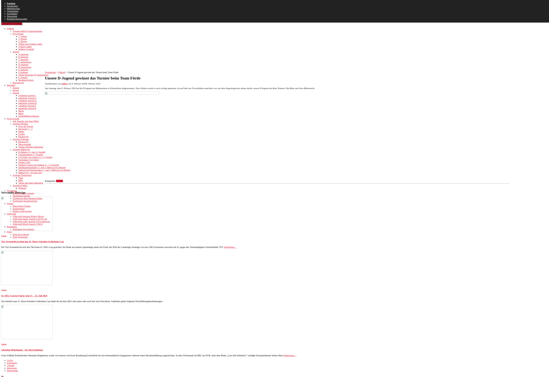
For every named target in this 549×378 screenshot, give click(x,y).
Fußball (10, 28)
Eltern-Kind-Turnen (21, 206)
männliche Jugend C (27, 98)
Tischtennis (12, 191)
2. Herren (22, 41)
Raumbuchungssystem (17, 19)
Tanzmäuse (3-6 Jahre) (28, 160)
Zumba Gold (24, 162)
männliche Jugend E (27, 108)
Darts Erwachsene (21, 234)
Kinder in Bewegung (22, 211)
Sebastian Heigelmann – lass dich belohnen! (22, 350)
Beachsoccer (18, 82)
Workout (22, 188)
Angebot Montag (20, 124)
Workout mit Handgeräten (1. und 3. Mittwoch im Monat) (44, 170)
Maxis (21, 111)
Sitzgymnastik (24, 144)
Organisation (12, 11)
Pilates (21, 131)
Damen (16, 88)
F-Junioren (23, 72)
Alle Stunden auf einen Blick (26, 121)
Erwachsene (18, 34)
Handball (11, 85)
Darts (9, 232)
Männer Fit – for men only (30, 172)
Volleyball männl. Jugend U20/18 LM (30, 219)
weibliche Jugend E (27, 106)
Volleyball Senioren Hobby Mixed (28, 216)
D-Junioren (23, 64)
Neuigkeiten (12, 6)
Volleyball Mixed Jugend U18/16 (28, 224)
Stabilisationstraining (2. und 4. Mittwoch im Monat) (42, 167)
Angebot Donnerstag (22, 175)
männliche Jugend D (27, 103)
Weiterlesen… (230, 247)
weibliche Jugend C (27, 95)
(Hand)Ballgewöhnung (28, 116)
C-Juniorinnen (24, 62)
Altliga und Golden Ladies (30, 44)
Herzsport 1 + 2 (25, 129)
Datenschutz (12, 370)
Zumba (21, 134)
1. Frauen (22, 36)
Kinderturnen (19, 209)
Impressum (12, 368)
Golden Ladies (25, 46)
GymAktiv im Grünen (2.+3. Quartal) (35, 157)
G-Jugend (22, 77)
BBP (20, 180)
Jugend (16, 52)
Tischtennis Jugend (21, 196)
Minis (20, 113)
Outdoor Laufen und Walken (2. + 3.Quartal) (38, 165)
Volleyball (11, 214)
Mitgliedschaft (13, 8)
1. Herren (22, 39)
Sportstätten (12, 14)
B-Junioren (23, 57)
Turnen (10, 203)
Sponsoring (12, 16)
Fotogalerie (12, 363)
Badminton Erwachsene (23, 229)
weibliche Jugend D (27, 100)
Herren (16, 90)
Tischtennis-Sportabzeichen (25, 201)
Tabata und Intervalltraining (30, 147)
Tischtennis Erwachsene (23, 193)
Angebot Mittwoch (21, 149)
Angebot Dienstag (21, 139)
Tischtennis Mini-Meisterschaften (27, 198)
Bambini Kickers (26, 80)
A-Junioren (23, 54)
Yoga (20, 178)
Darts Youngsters (20, 237)
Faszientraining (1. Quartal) (30, 154)
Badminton (12, 227)
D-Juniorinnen (24, 67)
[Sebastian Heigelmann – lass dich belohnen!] (27, 338)
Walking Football (26, 49)
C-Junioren (23, 59)
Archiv (10, 360)
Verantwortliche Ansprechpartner (27, 31)
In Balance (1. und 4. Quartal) (31, 152)
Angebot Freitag (20, 185)
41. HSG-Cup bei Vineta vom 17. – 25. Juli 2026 (24, 296)
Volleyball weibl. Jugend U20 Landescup (31, 221)
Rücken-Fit (23, 136)
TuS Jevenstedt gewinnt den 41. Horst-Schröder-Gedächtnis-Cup (32, 241)
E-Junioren (23, 70)
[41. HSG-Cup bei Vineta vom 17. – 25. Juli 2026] (27, 284)
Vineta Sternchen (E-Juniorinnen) (33, 75)
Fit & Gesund (13, 118)
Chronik (10, 365)
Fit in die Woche (25, 126)
